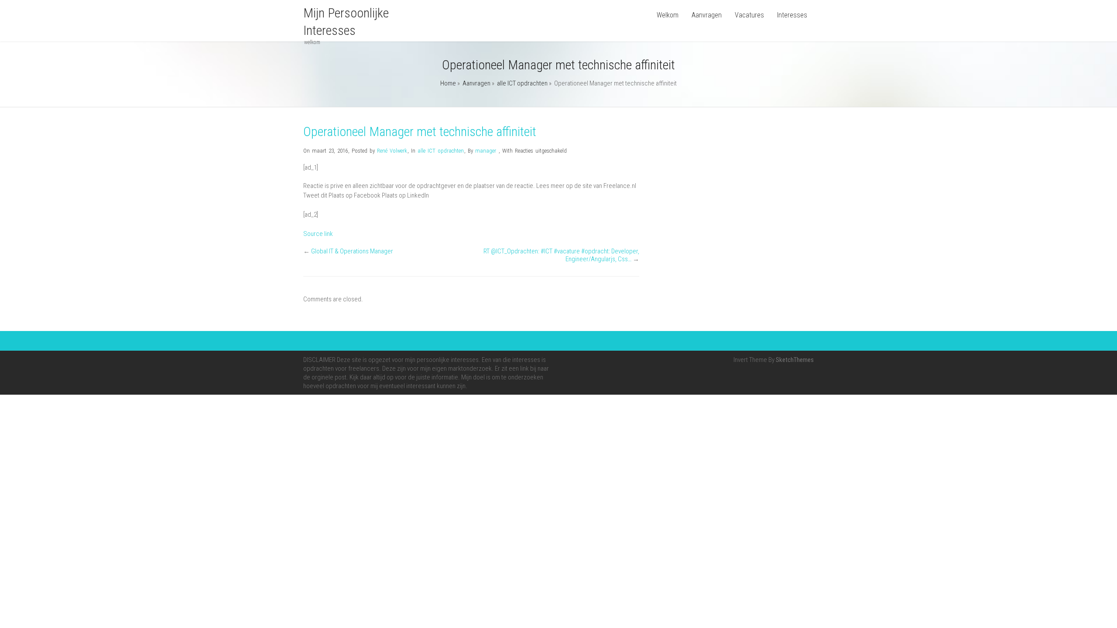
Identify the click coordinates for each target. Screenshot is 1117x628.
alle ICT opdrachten (522, 83)
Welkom (667, 15)
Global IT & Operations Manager (352, 251)
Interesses (792, 15)
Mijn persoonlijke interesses (346, 21)
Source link (318, 234)
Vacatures (749, 15)
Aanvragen (707, 15)
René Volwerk (392, 150)
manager (485, 150)
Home (448, 83)
